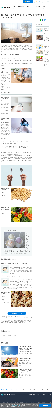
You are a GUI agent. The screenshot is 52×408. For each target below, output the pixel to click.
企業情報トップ (32, 394)
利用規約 (43, 402)
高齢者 (9, 335)
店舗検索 (14, 7)
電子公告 (49, 394)
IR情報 (44, 394)
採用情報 (38, 394)
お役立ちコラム (37, 7)
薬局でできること (21, 7)
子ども (4, 335)
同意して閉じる (45, 405)
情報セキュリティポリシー (14, 402)
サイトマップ (49, 402)
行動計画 (39, 402)
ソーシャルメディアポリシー (32, 402)
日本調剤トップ (4, 389)
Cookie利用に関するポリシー (15, 405)
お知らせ (44, 7)
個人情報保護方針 (22, 402)
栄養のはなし (18, 389)
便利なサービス (29, 7)
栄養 (15, 335)
